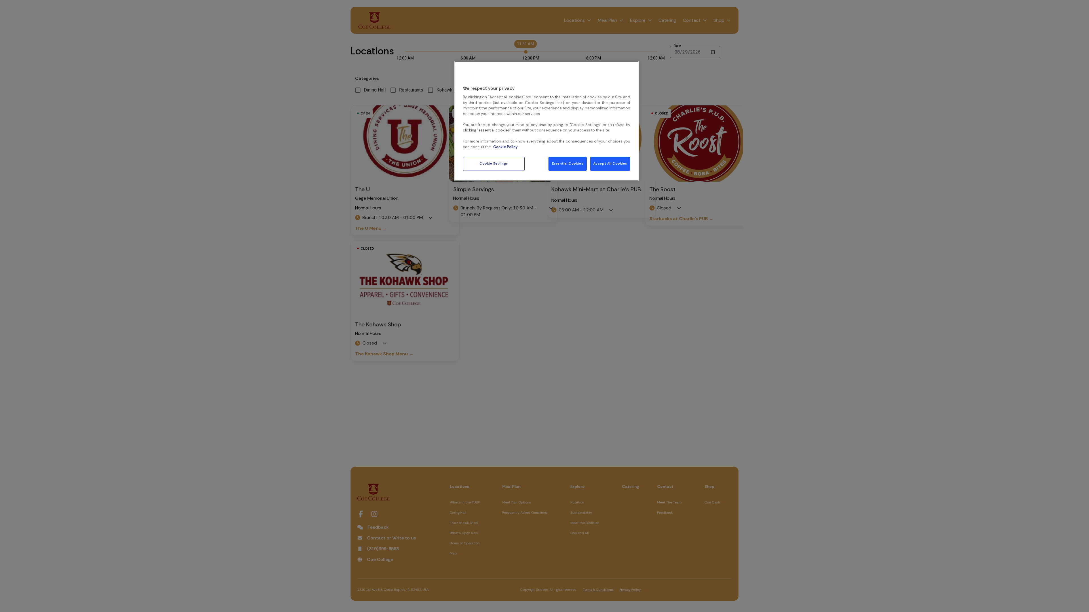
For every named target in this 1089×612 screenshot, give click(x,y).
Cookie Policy (505, 146)
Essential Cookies (567, 164)
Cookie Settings (494, 164)
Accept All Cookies (610, 164)
